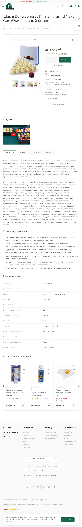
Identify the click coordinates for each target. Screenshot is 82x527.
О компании (27, 432)
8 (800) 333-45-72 (35, 466)
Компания (28, 428)
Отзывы (48, 153)
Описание (10, 153)
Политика (26, 447)
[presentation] (3, 386)
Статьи (66, 438)
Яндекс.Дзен (54, 487)
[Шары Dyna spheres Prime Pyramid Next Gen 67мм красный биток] (24, 61)
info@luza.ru (43, 471)
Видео (22, 153)
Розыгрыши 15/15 (70, 441)
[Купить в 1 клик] (24, 369)
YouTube (38, 487)
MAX (49, 487)
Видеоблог (68, 432)
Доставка (35, 153)
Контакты (26, 444)
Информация (70, 428)
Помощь (49, 428)
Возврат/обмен (50, 438)
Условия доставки (51, 435)
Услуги (6, 436)
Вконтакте (27, 487)
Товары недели (10, 432)
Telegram (33, 487)
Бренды (67, 435)
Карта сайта (68, 444)
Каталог (7, 428)
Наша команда (28, 438)
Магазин (26, 435)
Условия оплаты (50, 432)
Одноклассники (43, 487)
